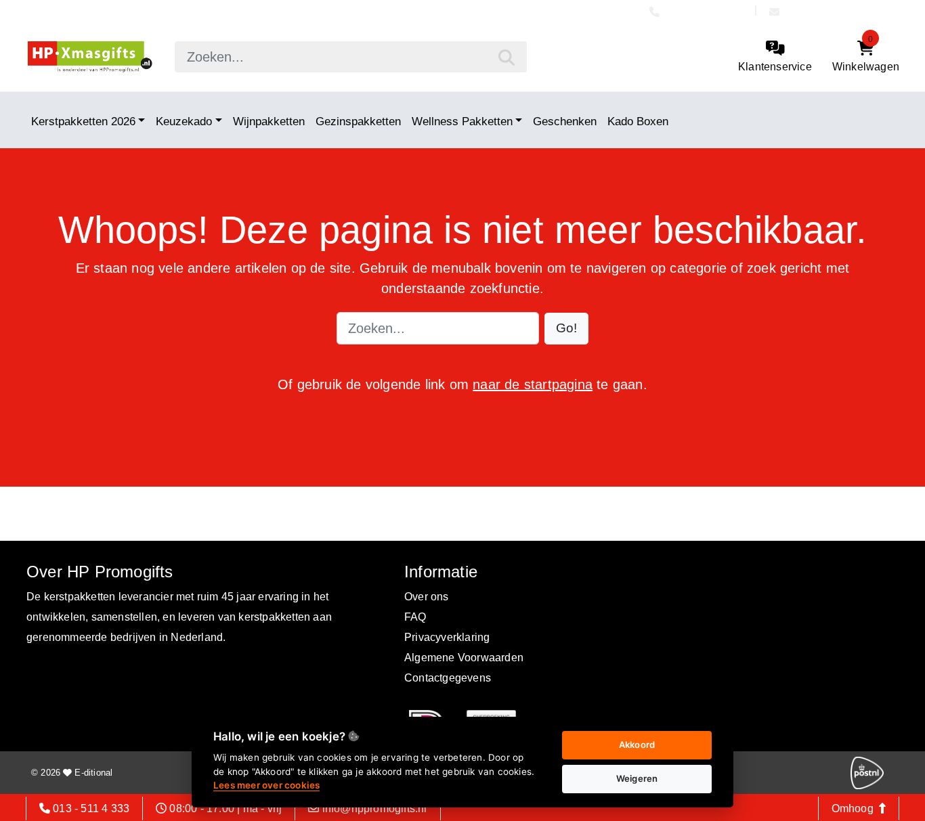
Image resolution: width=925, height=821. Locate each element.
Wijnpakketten (269, 120)
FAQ (415, 617)
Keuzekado (184, 120)
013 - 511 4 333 (706, 12)
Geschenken (565, 120)
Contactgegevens (447, 678)
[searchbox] (351, 56)
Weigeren (637, 778)
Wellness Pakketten (462, 120)
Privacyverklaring (447, 637)
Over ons (426, 596)
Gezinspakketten (358, 120)
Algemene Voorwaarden (463, 657)
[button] (566, 329)
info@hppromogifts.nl (838, 12)
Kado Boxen (637, 120)
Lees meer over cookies (266, 785)
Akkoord (637, 744)
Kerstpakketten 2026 (83, 120)
